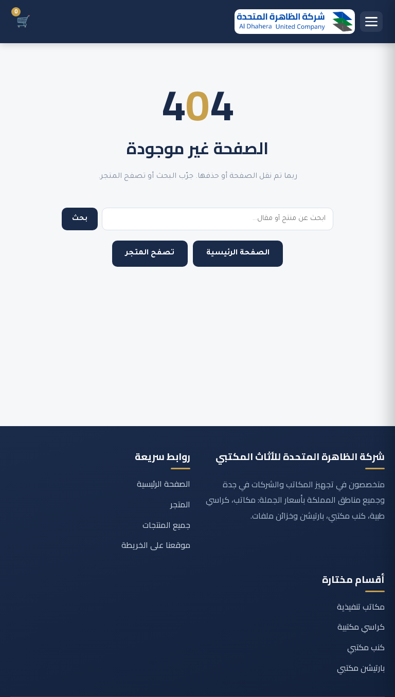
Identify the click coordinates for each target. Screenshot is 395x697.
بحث (79, 219)
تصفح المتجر (149, 253)
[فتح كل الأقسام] (371, 21)
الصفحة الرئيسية (238, 253)
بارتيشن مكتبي (361, 667)
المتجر (180, 504)
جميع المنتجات (166, 525)
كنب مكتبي (366, 647)
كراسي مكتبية (361, 626)
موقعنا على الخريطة (155, 545)
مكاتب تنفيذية (361, 606)
